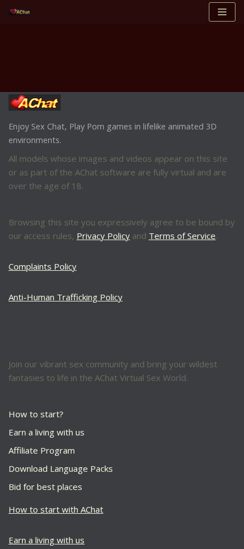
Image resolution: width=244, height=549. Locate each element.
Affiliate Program (42, 450)
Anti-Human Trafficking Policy (66, 297)
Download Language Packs (61, 468)
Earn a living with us (47, 432)
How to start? (36, 414)
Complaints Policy (43, 266)
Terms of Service (182, 235)
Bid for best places (45, 486)
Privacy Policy (103, 235)
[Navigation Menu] (222, 12)
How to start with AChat (56, 509)
